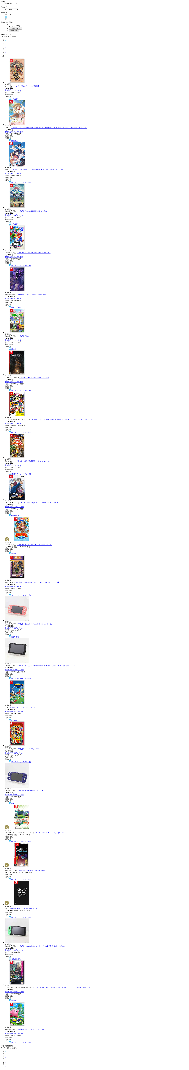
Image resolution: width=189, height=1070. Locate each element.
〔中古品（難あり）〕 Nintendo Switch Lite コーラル (35, 624)
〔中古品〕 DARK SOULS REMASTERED (34, 378)
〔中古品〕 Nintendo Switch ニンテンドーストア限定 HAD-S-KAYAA (41, 946)
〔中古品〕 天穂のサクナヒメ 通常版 (26, 86)
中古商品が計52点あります (14, 670)
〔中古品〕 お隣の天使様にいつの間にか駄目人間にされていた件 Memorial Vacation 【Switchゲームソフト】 (49, 128)
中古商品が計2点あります (14, 173)
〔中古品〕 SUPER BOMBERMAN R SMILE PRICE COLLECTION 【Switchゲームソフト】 (62, 419)
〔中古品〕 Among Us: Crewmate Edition (31, 870)
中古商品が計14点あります (14, 215)
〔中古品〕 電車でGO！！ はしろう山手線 (49, 833)
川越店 (13, 349)
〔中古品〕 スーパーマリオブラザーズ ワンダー (33, 253)
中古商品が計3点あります (14, 465)
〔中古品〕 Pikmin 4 (24, 336)
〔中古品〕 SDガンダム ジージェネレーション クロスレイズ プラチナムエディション (62, 987)
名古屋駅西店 (16, 959)
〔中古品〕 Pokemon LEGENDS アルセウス (32, 211)
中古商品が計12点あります (14, 753)
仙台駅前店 (15, 516)
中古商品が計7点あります (14, 132)
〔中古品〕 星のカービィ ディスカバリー (32, 1029)
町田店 (13, 803)
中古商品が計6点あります (14, 298)
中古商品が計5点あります (14, 90)
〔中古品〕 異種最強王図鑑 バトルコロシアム (33, 461)
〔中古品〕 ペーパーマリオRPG (28, 749)
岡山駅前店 (15, 637)
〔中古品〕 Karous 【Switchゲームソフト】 (24, 908)
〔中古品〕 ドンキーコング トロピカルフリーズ (34, 545)
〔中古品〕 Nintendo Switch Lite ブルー (30, 790)
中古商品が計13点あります (14, 795)
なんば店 (14, 99)
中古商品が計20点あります (14, 628)
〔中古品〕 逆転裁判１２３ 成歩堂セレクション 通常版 (38, 503)
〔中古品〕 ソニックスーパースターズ (21, 707)
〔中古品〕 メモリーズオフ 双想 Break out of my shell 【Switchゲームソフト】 (38, 169)
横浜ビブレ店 (16, 307)
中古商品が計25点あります (14, 507)
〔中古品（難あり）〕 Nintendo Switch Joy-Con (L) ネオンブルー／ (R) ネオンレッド (46, 665)
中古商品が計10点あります (14, 711)
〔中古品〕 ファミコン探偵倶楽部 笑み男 (31, 294)
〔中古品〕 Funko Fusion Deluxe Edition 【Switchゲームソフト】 (37, 582)
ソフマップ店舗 (14, 26)
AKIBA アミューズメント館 (21, 182)
